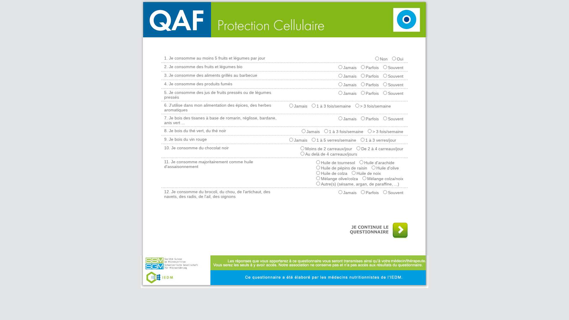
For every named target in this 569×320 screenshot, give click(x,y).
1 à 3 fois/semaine (334, 106)
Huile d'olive (387, 168)
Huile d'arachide (379, 162)
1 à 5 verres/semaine (336, 140)
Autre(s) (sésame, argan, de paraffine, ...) (360, 184)
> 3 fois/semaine (375, 106)
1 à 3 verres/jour (380, 140)
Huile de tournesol (338, 162)
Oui (400, 59)
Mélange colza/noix (385, 178)
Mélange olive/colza (339, 178)
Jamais (350, 67)
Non (384, 59)
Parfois (372, 67)
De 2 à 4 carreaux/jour (382, 148)
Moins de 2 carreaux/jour (328, 148)
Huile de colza (334, 173)
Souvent (395, 67)
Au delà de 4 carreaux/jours (331, 154)
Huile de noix (369, 173)
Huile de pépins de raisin (344, 168)
